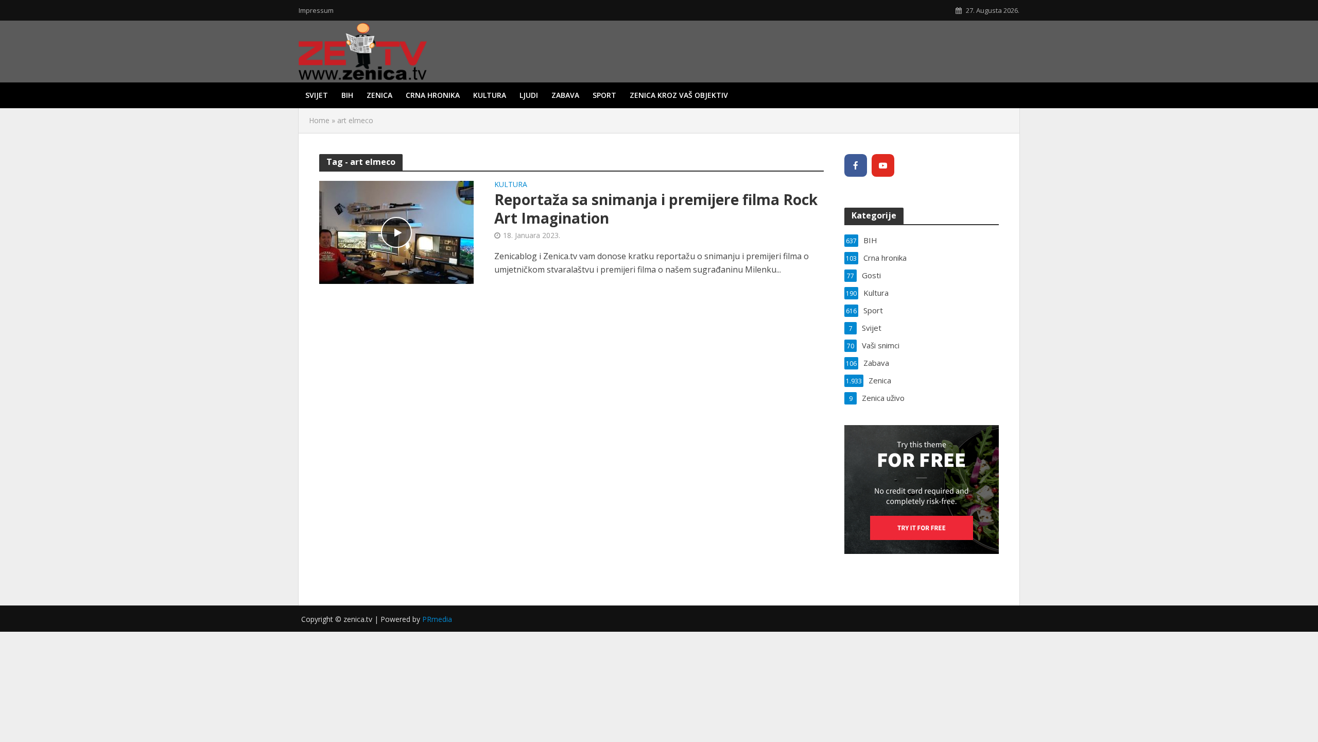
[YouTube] (883, 165)
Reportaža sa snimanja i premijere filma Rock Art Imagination (656, 208)
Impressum (316, 10)
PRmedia (437, 619)
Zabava (565, 95)
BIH (347, 95)
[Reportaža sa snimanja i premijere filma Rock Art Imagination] (396, 231)
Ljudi (528, 95)
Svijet (316, 95)
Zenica (379, 95)
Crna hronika (433, 95)
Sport (604, 95)
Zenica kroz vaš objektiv (679, 95)
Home (319, 120)
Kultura (489, 95)
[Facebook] (855, 165)
